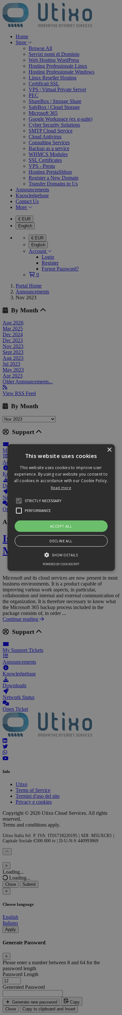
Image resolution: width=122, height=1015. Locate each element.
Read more (61, 487)
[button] (61, 507)
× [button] (109, 449)
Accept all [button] (61, 526)
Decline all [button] (60, 540)
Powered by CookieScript (61, 564)
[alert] (61, 507)
